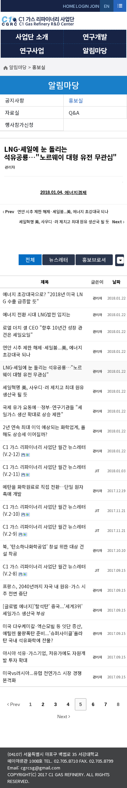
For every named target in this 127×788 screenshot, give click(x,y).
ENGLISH (107, 7)
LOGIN (82, 6)
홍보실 (76, 100)
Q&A (74, 112)
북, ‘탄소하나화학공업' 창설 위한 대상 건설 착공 (43, 550)
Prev (14, 704)
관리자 (10, 167)
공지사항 (14, 100)
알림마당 (95, 50)
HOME (69, 6)
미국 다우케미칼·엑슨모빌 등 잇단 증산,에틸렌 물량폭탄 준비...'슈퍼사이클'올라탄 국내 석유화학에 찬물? (43, 633)
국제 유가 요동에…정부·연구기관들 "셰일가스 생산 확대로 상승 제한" (42, 411)
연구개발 (95, 36)
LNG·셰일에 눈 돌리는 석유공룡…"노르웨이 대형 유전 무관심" (60, 153)
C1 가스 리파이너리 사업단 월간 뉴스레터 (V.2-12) (44, 450)
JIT (97, 470)
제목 (45, 282)
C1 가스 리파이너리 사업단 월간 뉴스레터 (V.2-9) (44, 530)
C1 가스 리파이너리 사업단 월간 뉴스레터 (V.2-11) (44, 470)
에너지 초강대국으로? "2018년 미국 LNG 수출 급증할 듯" (43, 298)
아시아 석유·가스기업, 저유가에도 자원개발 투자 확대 (44, 657)
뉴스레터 (58, 259)
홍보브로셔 (94, 259)
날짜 (116, 282)
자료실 (12, 112)
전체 (30, 259)
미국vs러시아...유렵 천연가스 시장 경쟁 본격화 (42, 676)
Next (62, 716)
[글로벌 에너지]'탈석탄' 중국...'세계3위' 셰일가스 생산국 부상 (43, 610)
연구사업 (32, 50)
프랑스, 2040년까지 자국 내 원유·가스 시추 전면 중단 (44, 590)
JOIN (94, 6)
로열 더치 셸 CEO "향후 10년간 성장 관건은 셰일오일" (42, 331)
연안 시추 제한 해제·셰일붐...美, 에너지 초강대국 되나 (42, 351)
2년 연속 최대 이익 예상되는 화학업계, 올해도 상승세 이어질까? (44, 431)
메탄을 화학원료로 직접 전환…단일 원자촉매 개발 (43, 490)
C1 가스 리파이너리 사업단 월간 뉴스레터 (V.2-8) (44, 570)
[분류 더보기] (120, 260)
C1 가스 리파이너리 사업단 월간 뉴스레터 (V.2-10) (44, 510)
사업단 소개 (32, 36)
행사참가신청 (19, 124)
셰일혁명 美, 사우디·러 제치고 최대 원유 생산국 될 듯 (43, 391)
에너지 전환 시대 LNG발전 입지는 (36, 314)
